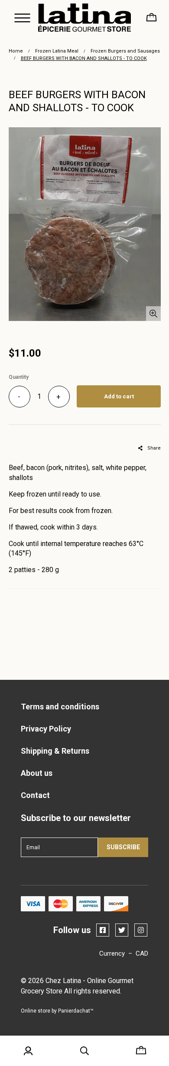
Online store (35, 1011)
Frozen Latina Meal (56, 51)
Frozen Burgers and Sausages (125, 51)
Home (16, 51)
